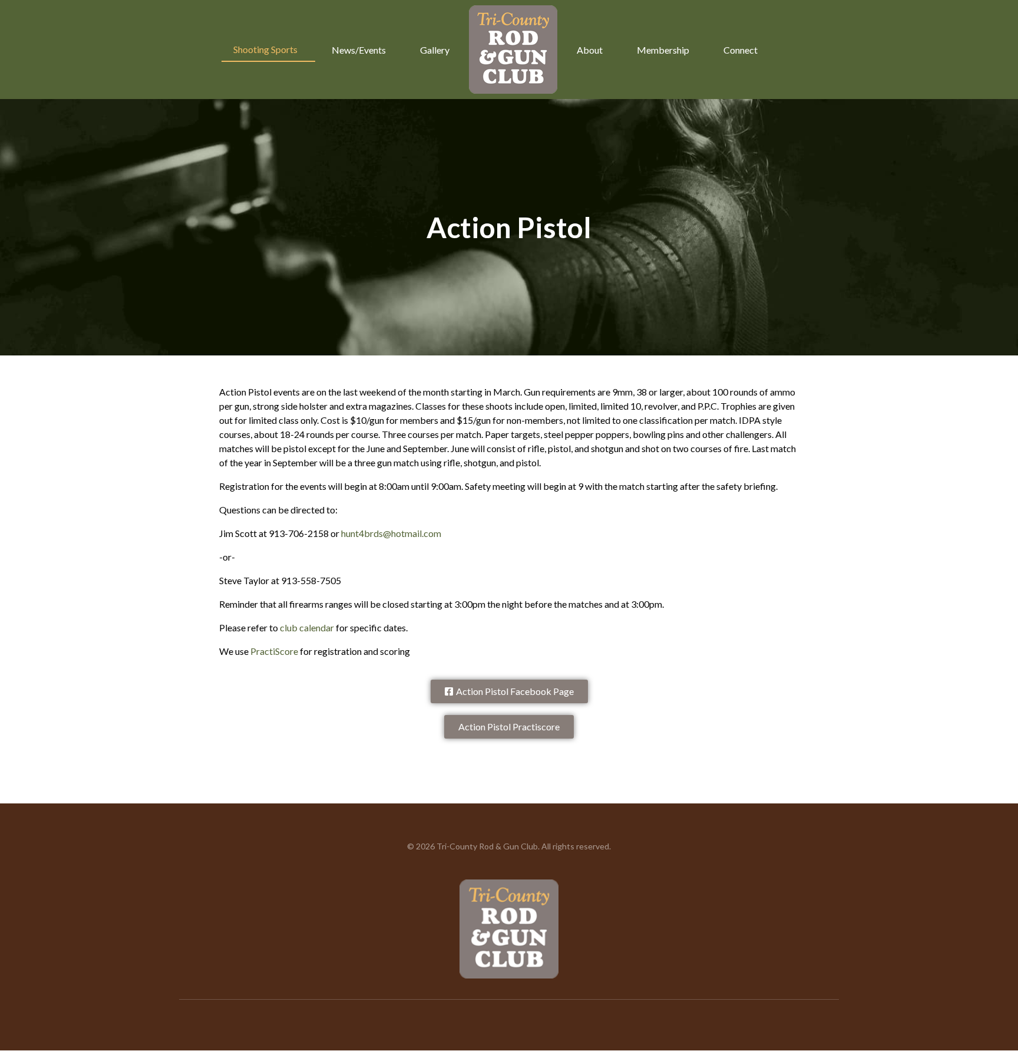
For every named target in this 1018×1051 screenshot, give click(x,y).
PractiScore (274, 651)
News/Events (359, 49)
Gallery (434, 49)
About (590, 49)
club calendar (307, 627)
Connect (740, 49)
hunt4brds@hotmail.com (391, 533)
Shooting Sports (265, 49)
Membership (663, 49)
